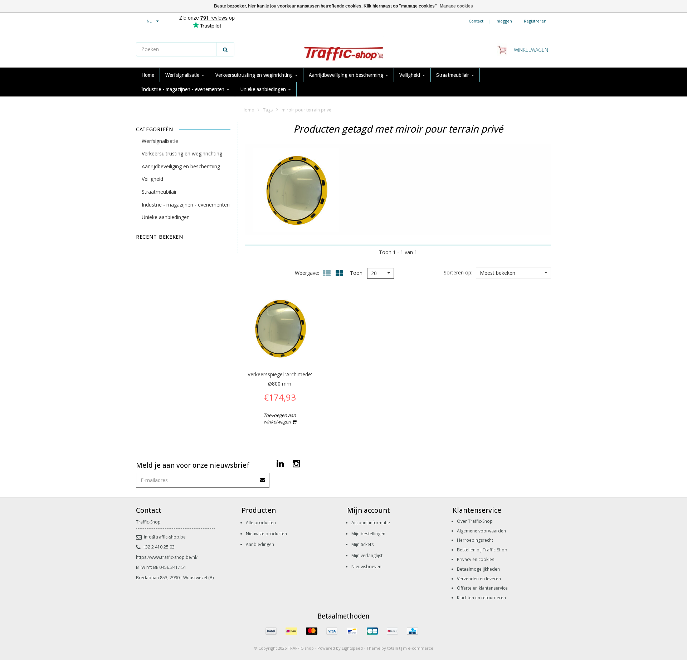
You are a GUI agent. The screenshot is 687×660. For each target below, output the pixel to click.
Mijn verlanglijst (367, 555)
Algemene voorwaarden (481, 531)
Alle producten (261, 523)
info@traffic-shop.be (165, 537)
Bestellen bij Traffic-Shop (482, 550)
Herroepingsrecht (475, 540)
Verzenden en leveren (479, 579)
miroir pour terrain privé (306, 110)
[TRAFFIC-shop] (343, 50)
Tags (268, 110)
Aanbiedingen (260, 544)
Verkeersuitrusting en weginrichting (254, 75)
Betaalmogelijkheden (478, 569)
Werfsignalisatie (183, 75)
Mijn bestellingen (368, 534)
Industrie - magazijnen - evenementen (183, 89)
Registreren (535, 21)
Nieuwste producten (266, 534)
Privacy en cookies (475, 559)
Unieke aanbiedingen (263, 89)
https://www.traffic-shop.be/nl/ (167, 557)
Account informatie (370, 523)
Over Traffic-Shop (475, 521)
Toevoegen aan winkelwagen (279, 418)
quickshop (279, 349)
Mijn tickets (362, 544)
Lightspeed (352, 648)
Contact (476, 21)
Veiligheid (410, 75)
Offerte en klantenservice (482, 588)
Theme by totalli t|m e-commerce (399, 648)
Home (147, 75)
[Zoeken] (225, 49)
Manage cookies (456, 6)
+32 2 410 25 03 (159, 547)
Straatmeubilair (453, 75)
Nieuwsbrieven (366, 567)
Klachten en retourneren (481, 598)
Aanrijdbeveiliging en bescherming (347, 75)
